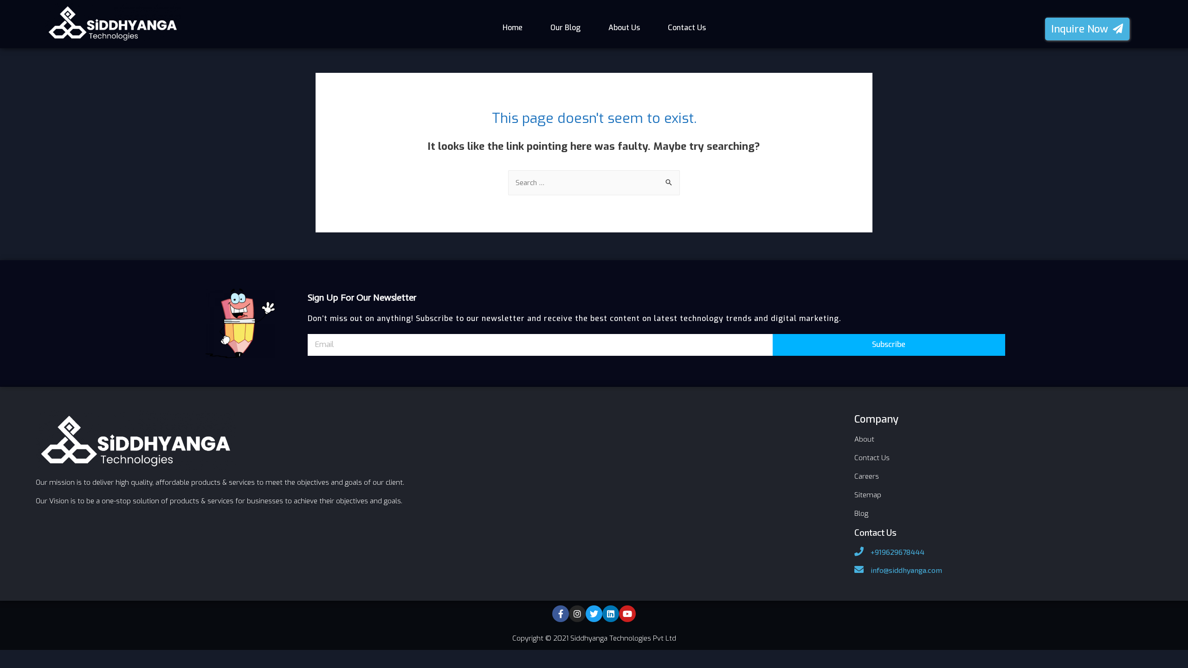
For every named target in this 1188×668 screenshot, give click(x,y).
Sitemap (867, 495)
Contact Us (687, 27)
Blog (861, 513)
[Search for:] (594, 182)
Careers (866, 476)
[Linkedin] (610, 613)
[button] (1087, 29)
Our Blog (565, 27)
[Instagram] (577, 613)
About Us (624, 27)
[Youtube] (627, 613)
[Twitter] (594, 613)
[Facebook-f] (560, 613)
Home (513, 27)
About (864, 439)
